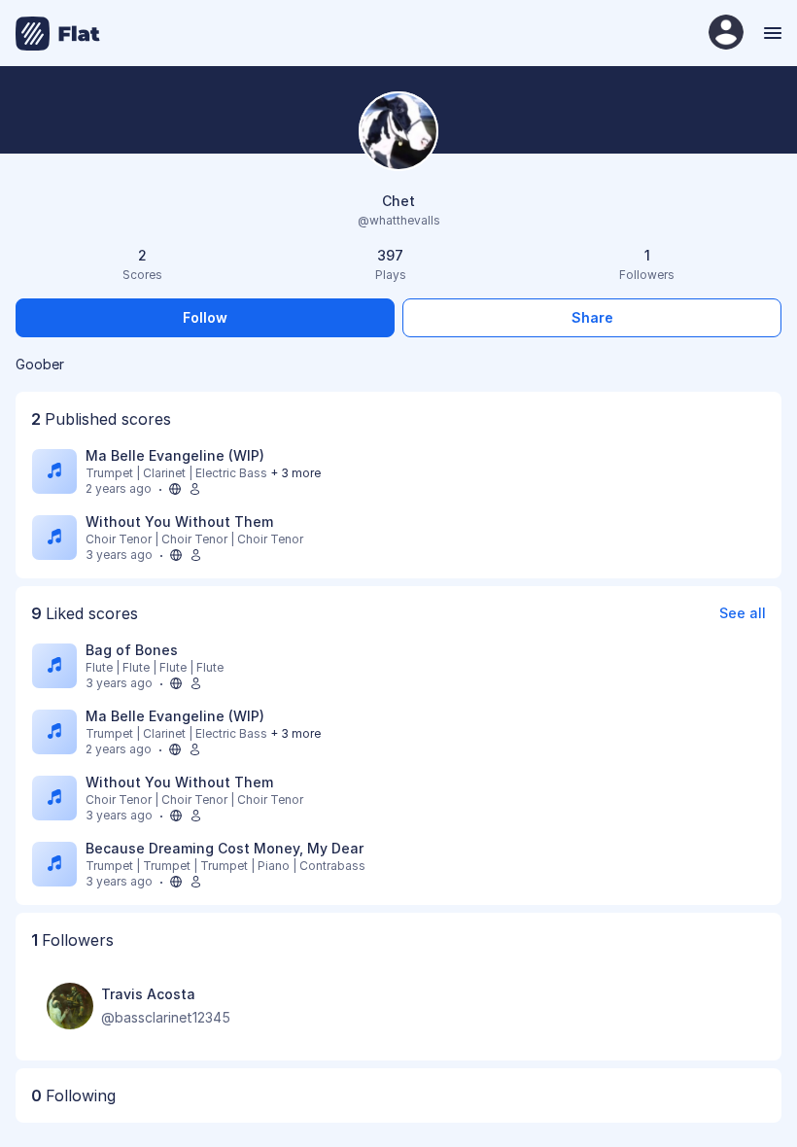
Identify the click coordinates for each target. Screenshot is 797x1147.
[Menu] (770, 33)
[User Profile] (726, 33)
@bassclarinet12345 (165, 1017)
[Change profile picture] (398, 132)
